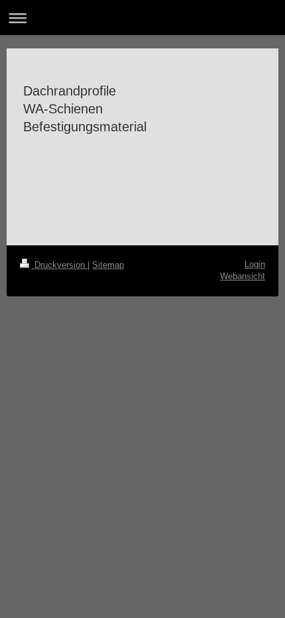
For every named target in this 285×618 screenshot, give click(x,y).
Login (255, 264)
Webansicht (242, 276)
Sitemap (108, 265)
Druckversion (59, 265)
